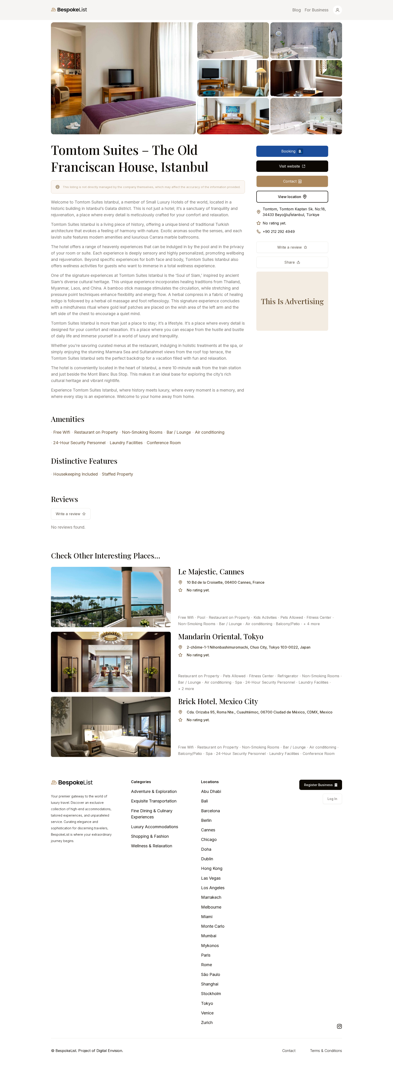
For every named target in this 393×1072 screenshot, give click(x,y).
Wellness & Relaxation (151, 845)
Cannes (208, 830)
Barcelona (210, 810)
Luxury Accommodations (154, 826)
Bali (204, 801)
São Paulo (210, 974)
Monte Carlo (212, 926)
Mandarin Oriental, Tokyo (220, 636)
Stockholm (211, 993)
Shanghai (209, 984)
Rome (206, 964)
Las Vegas (211, 878)
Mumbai (208, 935)
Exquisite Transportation (153, 801)
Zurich (207, 1022)
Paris (205, 955)
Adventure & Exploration (154, 791)
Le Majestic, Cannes (211, 571)
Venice (207, 1013)
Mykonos (210, 945)
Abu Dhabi (211, 791)
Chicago (209, 839)
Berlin (206, 820)
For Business (316, 10)
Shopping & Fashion (150, 836)
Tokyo (207, 1003)
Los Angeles (212, 887)
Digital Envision (109, 1050)
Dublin (207, 858)
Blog (296, 10)
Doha (206, 849)
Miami (206, 916)
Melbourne (211, 907)
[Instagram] (339, 1026)
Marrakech (211, 897)
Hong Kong (211, 868)
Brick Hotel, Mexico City (218, 701)
